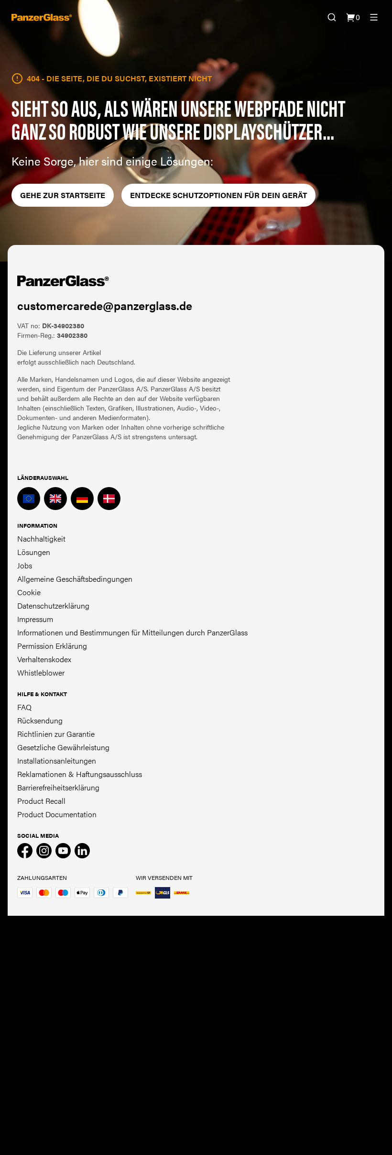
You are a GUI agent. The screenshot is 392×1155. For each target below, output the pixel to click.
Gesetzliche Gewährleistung (63, 747)
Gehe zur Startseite (62, 194)
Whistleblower (41, 672)
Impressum (35, 618)
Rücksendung (40, 720)
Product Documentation (57, 814)
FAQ (24, 706)
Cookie (29, 592)
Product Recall (41, 800)
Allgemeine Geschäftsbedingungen (74, 578)
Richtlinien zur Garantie (56, 733)
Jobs (24, 565)
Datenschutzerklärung (53, 605)
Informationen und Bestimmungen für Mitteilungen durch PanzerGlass (132, 632)
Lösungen (33, 551)
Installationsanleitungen (56, 760)
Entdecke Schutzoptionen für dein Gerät (218, 194)
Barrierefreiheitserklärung (58, 787)
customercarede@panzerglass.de (104, 305)
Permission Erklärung (52, 645)
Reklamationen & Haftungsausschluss (79, 773)
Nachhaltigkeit (41, 538)
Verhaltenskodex (44, 659)
